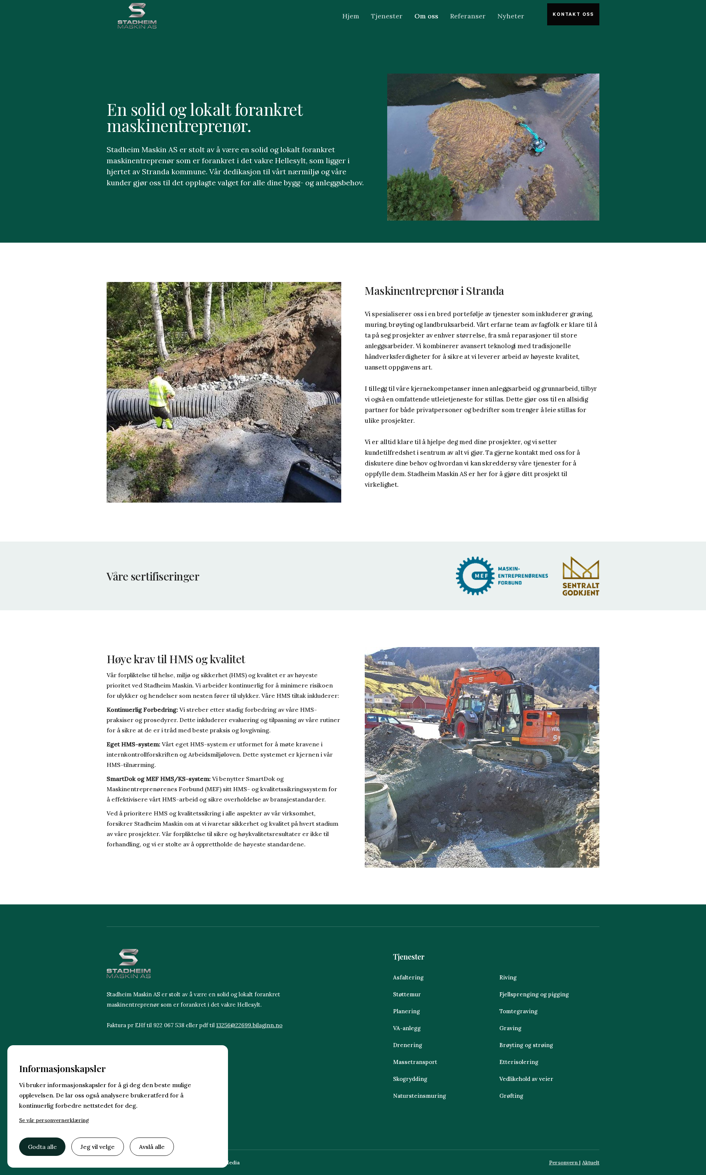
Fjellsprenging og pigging (534, 994)
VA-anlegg (407, 1028)
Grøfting (511, 1095)
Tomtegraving (518, 1011)
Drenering (407, 1045)
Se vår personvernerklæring (54, 1120)
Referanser (468, 16)
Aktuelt (590, 1162)
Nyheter (511, 16)
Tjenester (387, 16)
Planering (406, 1011)
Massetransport (415, 1061)
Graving (510, 1028)
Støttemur (407, 994)
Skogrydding (410, 1078)
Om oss (426, 16)
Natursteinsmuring (420, 1095)
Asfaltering (408, 977)
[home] (137, 16)
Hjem (350, 16)
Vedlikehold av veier (527, 1078)
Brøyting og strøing (526, 1045)
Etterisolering (518, 1061)
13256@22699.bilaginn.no (249, 1025)
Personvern (564, 1162)
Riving (508, 977)
